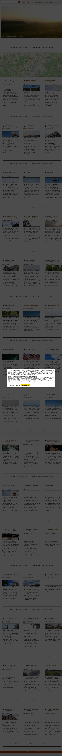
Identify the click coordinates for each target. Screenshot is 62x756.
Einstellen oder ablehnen (14, 385)
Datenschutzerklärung (35, 374)
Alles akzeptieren (25, 385)
